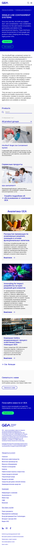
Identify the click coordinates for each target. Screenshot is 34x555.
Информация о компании (9, 492)
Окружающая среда (8, 476)
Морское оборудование (9, 464)
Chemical (5, 456)
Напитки (4, 469)
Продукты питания (8, 479)
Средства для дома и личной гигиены (13, 481)
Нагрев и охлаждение (9, 466)
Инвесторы (5, 498)
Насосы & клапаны (7, 10)
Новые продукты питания (10, 474)
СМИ (3, 500)
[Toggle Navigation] (31, 3)
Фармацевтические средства (11, 484)
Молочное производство (10, 461)
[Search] (28, 3)
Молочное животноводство (10, 459)
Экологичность (6, 495)
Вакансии (5, 503)
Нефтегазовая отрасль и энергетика (13, 471)
